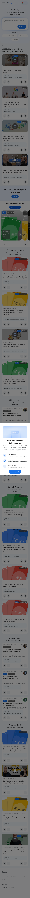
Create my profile (15, 472)
